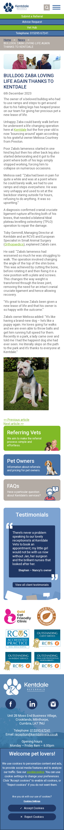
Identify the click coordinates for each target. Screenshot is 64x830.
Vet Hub (32, 27)
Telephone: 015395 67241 (32, 33)
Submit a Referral (32, 16)
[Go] (47, 7)
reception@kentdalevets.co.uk (36, 734)
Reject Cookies (34, 816)
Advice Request (32, 22)
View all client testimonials (32, 584)
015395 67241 (40, 730)
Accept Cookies (34, 808)
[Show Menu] (56, 7)
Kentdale (20, 129)
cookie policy (35, 772)
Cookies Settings (32, 801)
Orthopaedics (14, 244)
